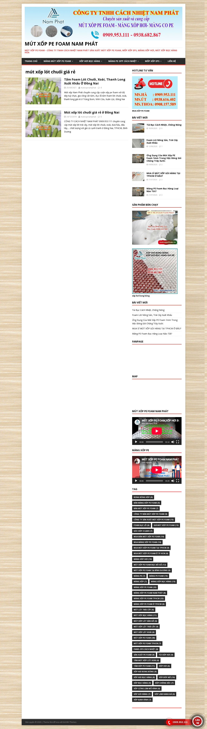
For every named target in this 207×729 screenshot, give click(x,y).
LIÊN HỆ (172, 61)
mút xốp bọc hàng (145, 615)
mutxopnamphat (88, 87)
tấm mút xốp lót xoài (146, 660)
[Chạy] (136, 441)
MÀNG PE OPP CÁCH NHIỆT (122, 61)
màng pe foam (158, 576)
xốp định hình (142, 699)
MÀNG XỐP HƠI (143, 559)
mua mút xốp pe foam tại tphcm (151, 547)
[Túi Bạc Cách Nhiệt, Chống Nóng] (138, 130)
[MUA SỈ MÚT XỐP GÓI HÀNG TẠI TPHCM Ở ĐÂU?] (138, 179)
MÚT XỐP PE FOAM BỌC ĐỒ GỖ (150, 564)
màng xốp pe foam (145, 587)
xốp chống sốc (164, 683)
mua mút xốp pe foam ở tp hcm (151, 553)
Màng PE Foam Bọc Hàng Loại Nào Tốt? (162, 190)
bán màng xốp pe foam (147, 503)
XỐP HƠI (164, 666)
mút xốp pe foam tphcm (147, 643)
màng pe (139, 576)
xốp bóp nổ (167, 677)
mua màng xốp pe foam (147, 542)
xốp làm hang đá (165, 694)
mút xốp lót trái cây (146, 626)
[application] (157, 431)
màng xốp (140, 581)
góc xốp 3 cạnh (143, 531)
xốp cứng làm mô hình (147, 688)
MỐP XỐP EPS (152, 61)
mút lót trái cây (144, 609)
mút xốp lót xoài (144, 632)
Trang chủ (31, 61)
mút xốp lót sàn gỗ (145, 621)
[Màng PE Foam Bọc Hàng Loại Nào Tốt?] (138, 194)
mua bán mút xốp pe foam (149, 536)
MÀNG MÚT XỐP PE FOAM (57, 61)
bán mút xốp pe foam (146, 508)
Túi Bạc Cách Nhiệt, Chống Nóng (164, 124)
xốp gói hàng (142, 694)
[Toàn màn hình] (177, 441)
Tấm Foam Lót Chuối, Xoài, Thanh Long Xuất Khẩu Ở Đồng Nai (94, 81)
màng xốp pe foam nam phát (150, 593)
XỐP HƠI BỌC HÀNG (89, 61)
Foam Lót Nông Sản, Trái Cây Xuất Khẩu (162, 141)
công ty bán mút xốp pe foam (150, 514)
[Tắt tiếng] (172, 441)
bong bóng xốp (143, 497)
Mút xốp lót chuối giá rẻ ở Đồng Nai (91, 112)
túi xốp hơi (166, 654)
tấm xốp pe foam (144, 666)
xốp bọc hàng (142, 683)
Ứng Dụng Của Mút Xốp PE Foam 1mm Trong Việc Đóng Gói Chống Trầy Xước (164, 158)
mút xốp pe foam (144, 638)
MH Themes (71, 722)
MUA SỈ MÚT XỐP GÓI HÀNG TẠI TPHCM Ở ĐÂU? (163, 174)
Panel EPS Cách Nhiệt (146, 649)
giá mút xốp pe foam (166, 525)
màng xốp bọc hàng (163, 581)
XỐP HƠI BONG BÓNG (145, 671)
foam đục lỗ (141, 525)
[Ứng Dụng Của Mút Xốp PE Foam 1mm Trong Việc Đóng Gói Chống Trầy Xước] (138, 161)
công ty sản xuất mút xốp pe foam (154, 519)
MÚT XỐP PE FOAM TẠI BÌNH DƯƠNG (152, 570)
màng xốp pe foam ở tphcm (149, 604)
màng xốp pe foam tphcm (149, 598)
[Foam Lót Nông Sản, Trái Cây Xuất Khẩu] (138, 146)
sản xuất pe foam (144, 654)
